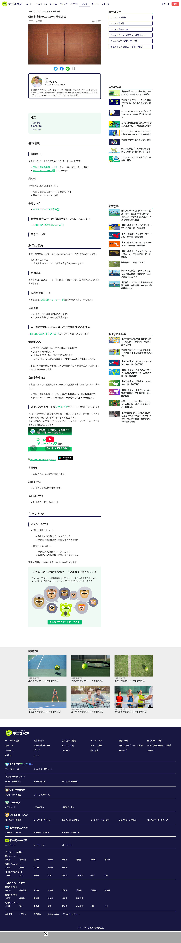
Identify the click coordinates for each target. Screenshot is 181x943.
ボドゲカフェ (10, 845)
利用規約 (37, 914)
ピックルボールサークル (99, 820)
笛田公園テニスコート (43, 167)
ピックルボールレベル (42, 820)
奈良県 (50, 868)
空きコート (124, 740)
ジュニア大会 (68, 745)
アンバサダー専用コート (43, 769)
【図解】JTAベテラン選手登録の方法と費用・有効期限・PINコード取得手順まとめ (136, 285)
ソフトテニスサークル (42, 795)
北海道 (7, 875)
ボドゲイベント (40, 845)
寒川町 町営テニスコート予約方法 (130, 680)
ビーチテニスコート (41, 832)
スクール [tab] (105, 4)
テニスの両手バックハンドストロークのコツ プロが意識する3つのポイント (136, 353)
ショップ (123, 750)
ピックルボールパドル (127, 820)
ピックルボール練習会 (70, 820)
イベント (9, 745)
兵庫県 (22, 868)
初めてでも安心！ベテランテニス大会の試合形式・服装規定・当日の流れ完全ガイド (136, 274)
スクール (151, 750)
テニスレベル (96, 740)
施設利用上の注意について (133, 262)
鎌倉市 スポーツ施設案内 (45, 209)
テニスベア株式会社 (96, 928)
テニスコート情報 (43, 11)
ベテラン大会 (96, 745)
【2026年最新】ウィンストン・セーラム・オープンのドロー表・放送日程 (136, 254)
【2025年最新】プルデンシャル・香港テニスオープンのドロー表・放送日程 (136, 393)
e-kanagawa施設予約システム (47, 225)
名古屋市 (79, 875)
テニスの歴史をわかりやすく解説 (136, 140)
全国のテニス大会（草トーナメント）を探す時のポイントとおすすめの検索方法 (136, 404)
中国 (92, 875)
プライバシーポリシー (70, 914)
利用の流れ (37, 126)
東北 (21, 875)
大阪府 (7, 868)
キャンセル (37, 130)
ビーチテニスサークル (70, 832)
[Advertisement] (131, 183)
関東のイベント (11, 887)
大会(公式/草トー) (42, 745)
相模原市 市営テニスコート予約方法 (44, 712)
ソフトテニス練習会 (13, 795)
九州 (106, 875)
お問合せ (22, 914)
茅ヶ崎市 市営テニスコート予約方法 (87, 712)
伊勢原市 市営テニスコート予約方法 (131, 712)
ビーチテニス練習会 (13, 832)
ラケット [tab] (95, 4)
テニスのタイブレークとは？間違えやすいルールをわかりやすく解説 (136, 103)
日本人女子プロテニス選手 (159, 745)
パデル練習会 (39, 807)
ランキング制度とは (13, 782)
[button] (46, 934)
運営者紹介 (39, 740)
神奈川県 (56, 11)
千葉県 (64, 860)
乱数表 (8, 755)
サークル (9, 750)
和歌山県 (79, 898)
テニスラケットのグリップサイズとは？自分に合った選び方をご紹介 (136, 114)
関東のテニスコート (13, 856)
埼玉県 (50, 860)
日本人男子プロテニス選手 (131, 745)
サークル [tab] (53, 4)
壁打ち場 (94, 750)
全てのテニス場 (154, 740)
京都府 (36, 868)
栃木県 (107, 860)
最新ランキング (40, 782)
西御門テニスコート (42, 170)
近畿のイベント (11, 895)
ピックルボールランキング (157, 820)
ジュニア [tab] (63, 4)
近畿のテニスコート (13, 864)
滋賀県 (64, 868)
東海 (49, 875)
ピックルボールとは (13, 820)
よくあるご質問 (69, 740)
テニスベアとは (12, 740)
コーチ (37, 755)
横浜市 (36, 860)
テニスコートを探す (14, 852)
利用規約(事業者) (53, 914)
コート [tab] (29, 4)
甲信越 (36, 875)
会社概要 (8, 914)
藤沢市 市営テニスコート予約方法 (43, 680)
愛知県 (64, 875)
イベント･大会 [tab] (41, 4)
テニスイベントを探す (15, 883)
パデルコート (10, 807)
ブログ (31, 11)
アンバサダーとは (12, 769)
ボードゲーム (67, 845)
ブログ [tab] (84, 4)
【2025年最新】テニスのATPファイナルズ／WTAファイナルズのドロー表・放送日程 (136, 373)
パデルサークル (68, 807)
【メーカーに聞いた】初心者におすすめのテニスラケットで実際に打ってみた (136, 342)
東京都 (7, 860)
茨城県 (93, 860)
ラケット (66, 750)
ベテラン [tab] (74, 4)
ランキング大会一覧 (70, 782)
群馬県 (79, 860)
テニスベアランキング (15, 777)
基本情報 (36, 123)
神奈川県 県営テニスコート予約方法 (87, 680)
